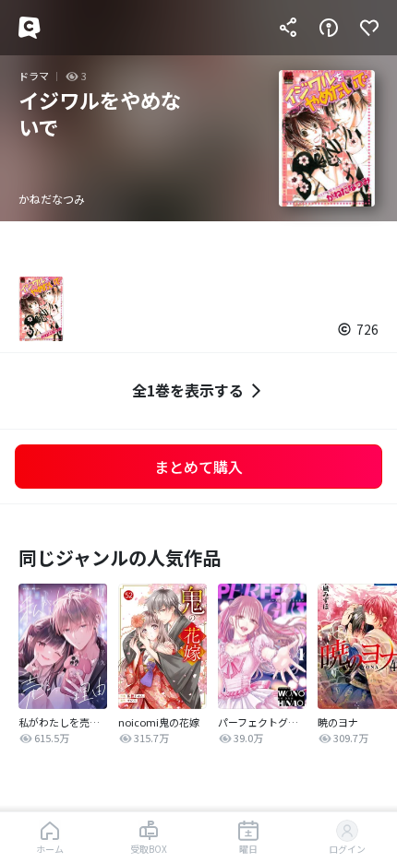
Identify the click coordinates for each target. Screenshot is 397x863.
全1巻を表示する (188, 390)
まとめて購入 (198, 466)
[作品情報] (328, 27)
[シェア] (288, 27)
